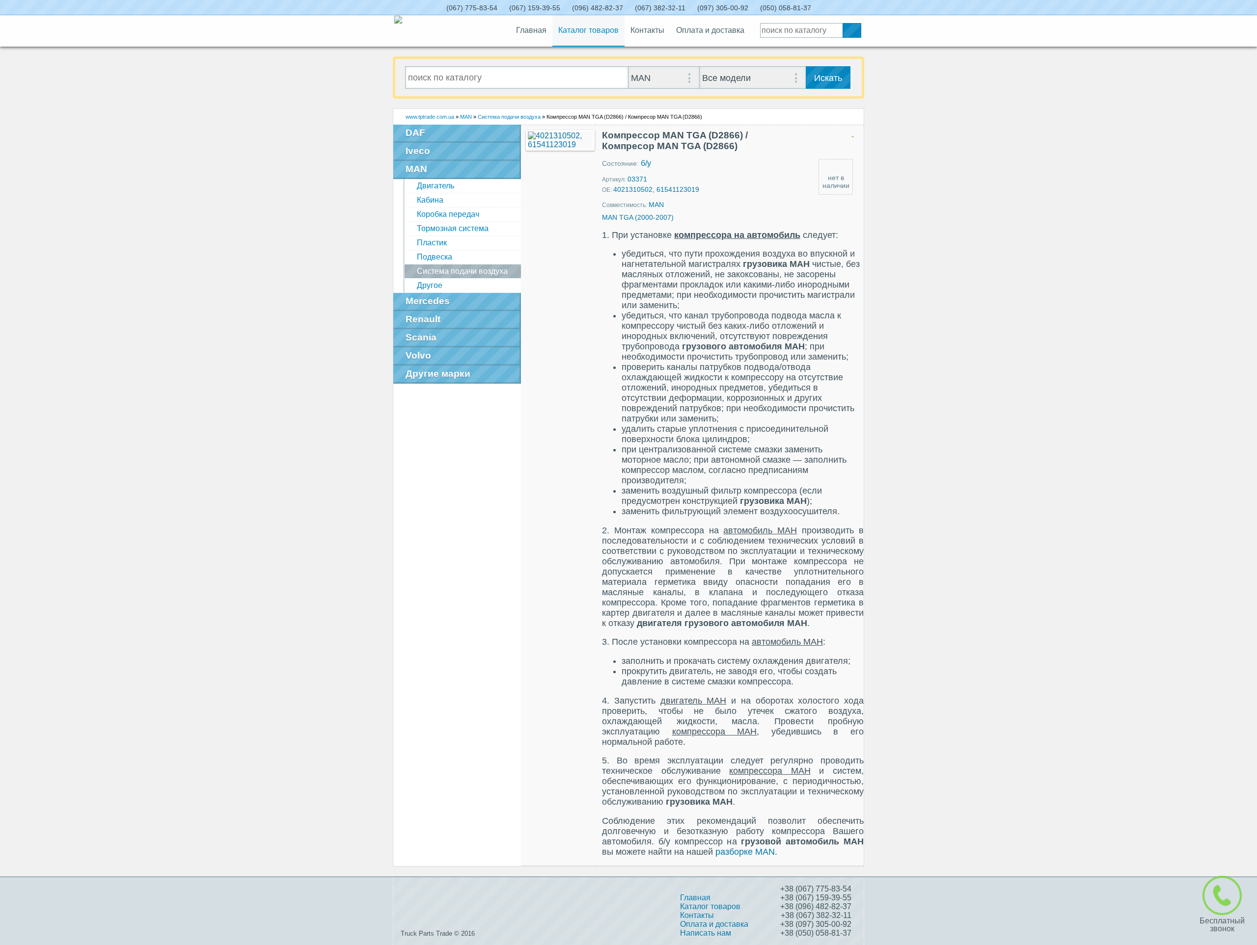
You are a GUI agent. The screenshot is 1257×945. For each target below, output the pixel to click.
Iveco (418, 151)
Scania (421, 337)
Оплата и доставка (710, 30)
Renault (423, 319)
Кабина (430, 200)
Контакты (647, 30)
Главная (531, 30)
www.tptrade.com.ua (430, 117)
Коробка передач (448, 214)
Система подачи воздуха (509, 117)
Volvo (418, 355)
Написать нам (705, 933)
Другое (429, 285)
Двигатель (435, 186)
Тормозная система (453, 228)
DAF (415, 133)
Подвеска (434, 257)
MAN (466, 117)
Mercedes (428, 301)
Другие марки (438, 373)
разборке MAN (745, 852)
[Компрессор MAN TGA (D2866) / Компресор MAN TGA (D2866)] (560, 140)
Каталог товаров (588, 30)
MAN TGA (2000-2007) (638, 217)
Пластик (432, 242)
